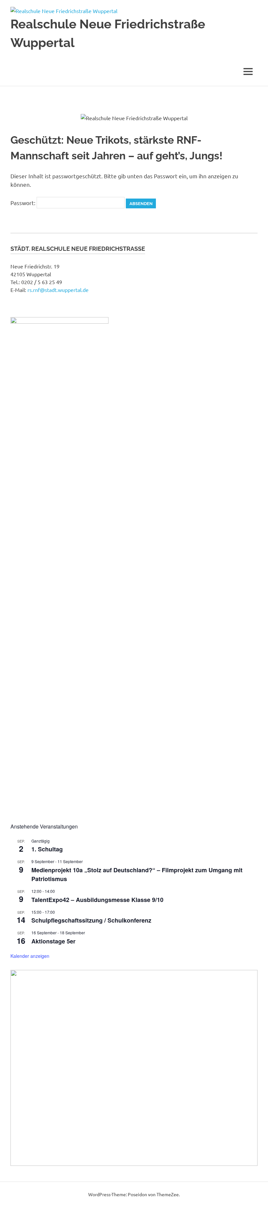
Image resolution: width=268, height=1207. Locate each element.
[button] (20, 1068)
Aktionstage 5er (53, 941)
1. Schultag (47, 849)
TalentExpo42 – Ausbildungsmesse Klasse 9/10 (97, 899)
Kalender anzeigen (29, 956)
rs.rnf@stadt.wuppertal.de (58, 289)
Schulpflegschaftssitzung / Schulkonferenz (91, 920)
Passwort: (23, 202)
